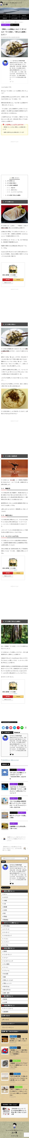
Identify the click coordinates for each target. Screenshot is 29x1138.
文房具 (5, 910)
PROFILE (24, 15)
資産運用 (5, 1011)
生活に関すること (9, 948)
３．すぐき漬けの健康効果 (11, 185)
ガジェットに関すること (11, 923)
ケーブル (5, 945)
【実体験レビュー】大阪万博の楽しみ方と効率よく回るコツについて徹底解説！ (18, 1052)
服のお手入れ (7, 989)
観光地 (5, 999)
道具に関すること (9, 891)
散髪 (4, 977)
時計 (4, 913)
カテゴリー (14, 15)
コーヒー (5, 957)
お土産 (5, 1002)
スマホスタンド (7, 935)
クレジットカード (8, 1008)
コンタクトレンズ (8, 961)
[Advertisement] (14, 158)
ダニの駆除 (6, 964)
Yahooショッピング (7, 282)
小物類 (5, 900)
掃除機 (5, 907)
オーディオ (6, 929)
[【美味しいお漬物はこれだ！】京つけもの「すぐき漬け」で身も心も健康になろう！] (14, 727)
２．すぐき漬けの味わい (11, 183)
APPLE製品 (6, 926)
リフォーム (6, 970)
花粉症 (5, 951)
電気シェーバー (7, 983)
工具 (4, 903)
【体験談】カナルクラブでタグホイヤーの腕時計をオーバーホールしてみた (18, 1065)
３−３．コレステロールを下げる (14, 192)
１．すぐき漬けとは (10, 180)
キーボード (6, 932)
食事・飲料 (6, 993)
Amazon (18, 279)
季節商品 (5, 919)
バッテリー (6, 942)
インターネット (7, 954)
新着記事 (5, 18)
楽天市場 (7, 279)
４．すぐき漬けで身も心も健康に (13, 195)
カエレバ (15, 276)
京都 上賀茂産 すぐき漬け (9, 275)
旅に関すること (8, 996)
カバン (5, 894)
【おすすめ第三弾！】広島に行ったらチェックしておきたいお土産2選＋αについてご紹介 (18, 1078)
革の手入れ (6, 986)
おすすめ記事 (14, 18)
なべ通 (5, 4)
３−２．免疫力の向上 (12, 189)
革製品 (5, 916)
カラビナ (5, 897)
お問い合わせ (24, 18)
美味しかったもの (8, 980)
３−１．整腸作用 (11, 187)
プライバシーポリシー (8, 1027)
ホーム (4, 15)
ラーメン (5, 967)
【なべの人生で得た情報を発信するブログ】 (14, 1130)
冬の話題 (5, 973)
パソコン (5, 938)
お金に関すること (9, 1005)
